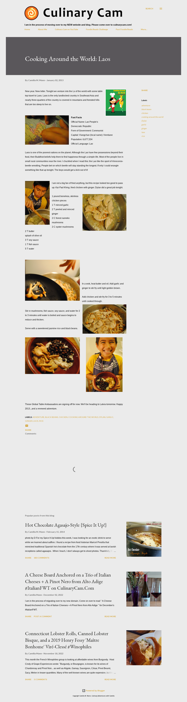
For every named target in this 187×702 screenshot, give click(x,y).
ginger (144, 128)
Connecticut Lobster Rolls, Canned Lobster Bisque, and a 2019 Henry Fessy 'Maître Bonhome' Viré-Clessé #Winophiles (66, 640)
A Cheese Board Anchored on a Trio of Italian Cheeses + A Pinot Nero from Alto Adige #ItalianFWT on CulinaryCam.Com (68, 581)
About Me (42, 29)
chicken (144, 113)
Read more (110, 558)
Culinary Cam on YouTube (66, 29)
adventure (145, 105)
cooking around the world (152, 117)
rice (143, 136)
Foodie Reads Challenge (97, 29)
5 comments (40, 679)
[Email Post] (26, 426)
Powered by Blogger (95, 690)
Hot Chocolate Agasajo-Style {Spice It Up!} (66, 525)
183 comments (41, 558)
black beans (146, 109)
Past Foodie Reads (124, 29)
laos (143, 132)
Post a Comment (43, 616)
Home (27, 29)
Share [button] (144, 90)
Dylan (143, 121)
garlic (143, 124)
